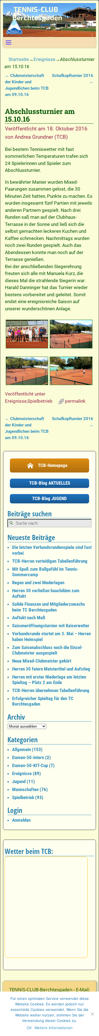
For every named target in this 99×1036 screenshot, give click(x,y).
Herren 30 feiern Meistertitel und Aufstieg (51, 669)
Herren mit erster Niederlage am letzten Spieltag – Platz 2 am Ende (49, 679)
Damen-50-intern (28, 757)
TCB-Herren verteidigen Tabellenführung (49, 561)
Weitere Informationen (53, 1028)
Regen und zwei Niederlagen (38, 582)
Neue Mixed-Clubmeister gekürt (41, 661)
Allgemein (21, 749)
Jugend (19, 781)
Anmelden (21, 820)
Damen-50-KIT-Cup (30, 765)
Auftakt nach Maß (28, 617)
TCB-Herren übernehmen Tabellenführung (50, 690)
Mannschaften (25, 789)
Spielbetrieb (40, 401)
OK (29, 1028)
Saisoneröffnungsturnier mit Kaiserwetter (50, 625)
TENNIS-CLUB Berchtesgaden (37, 13)
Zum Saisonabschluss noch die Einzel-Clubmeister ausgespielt (47, 650)
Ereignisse (44, 59)
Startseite (19, 59)
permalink (75, 401)
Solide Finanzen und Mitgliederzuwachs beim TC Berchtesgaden (48, 606)
